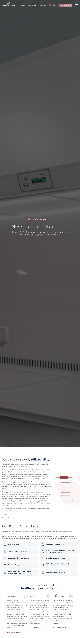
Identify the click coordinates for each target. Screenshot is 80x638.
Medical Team (32, 5)
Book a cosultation (59, 628)
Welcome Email (13, 544)
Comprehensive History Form (18, 558)
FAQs (42, 532)
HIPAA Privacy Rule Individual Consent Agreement (60, 565)
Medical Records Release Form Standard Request (19, 572)
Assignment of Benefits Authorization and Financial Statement (60, 551)
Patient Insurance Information (19, 551)
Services (22, 5)
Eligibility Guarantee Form (55, 558)
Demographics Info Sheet (55, 544)
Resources (43, 5)
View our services (13, 632)
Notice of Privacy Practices (56, 572)
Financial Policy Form (15, 565)
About (14, 5)
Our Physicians (35, 628)
